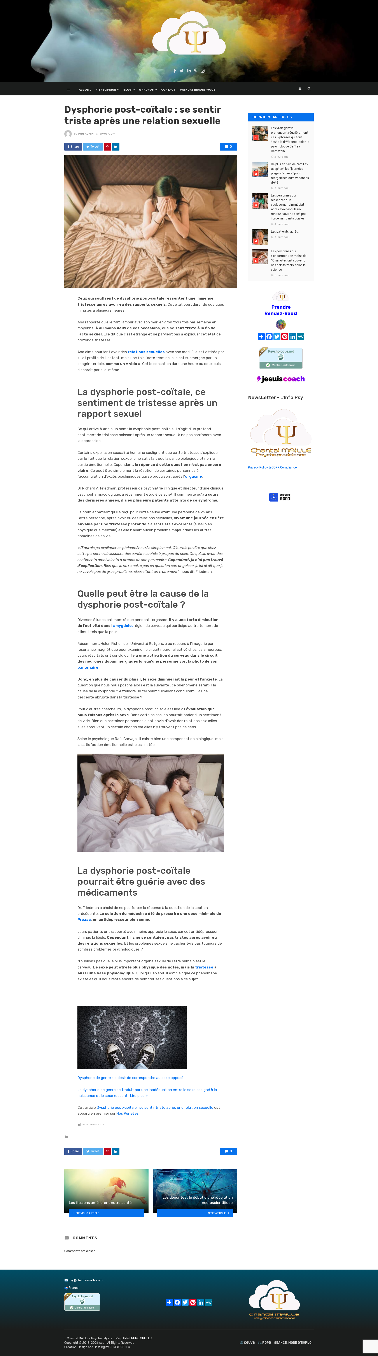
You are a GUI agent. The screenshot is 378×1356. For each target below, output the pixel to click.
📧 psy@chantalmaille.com (83, 1280)
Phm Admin (86, 133)
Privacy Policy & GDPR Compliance (272, 467)
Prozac (84, 919)
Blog (127, 89)
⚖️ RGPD (264, 1343)
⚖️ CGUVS (247, 1343)
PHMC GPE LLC (141, 1338)
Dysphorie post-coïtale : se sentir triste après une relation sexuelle (155, 1107)
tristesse (204, 967)
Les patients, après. (285, 231)
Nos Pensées (127, 1113)
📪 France (71, 1288)
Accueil (85, 89)
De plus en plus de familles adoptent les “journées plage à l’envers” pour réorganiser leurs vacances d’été (290, 173)
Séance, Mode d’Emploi (293, 1343)
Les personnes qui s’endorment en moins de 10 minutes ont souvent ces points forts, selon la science (288, 260)
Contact (168, 89)
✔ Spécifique (106, 89)
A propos (146, 89)
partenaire (87, 667)
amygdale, (123, 625)
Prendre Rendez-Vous (197, 89)
